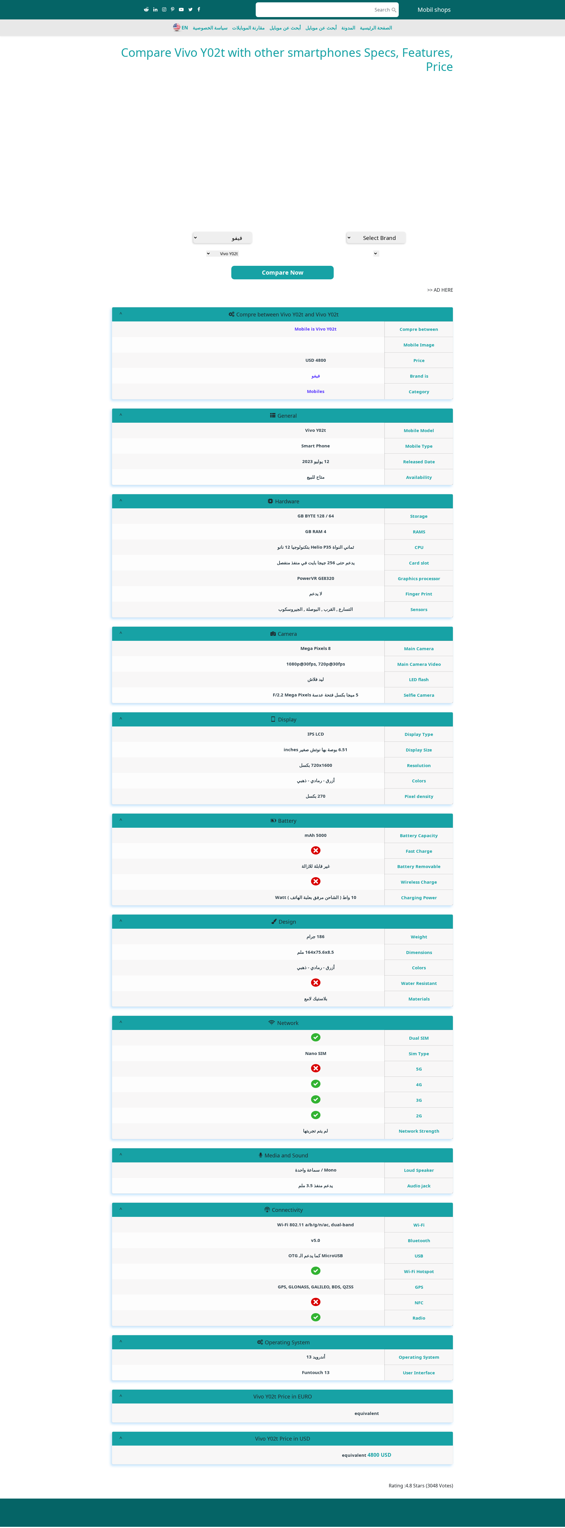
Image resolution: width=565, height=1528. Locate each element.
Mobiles (315, 391)
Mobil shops (434, 10)
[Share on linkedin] (155, 9)
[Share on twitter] (190, 9)
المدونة (348, 27)
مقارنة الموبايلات (248, 27)
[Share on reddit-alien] (146, 9)
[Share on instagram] (164, 9)
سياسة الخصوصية (210, 27)
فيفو (316, 376)
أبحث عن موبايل (321, 27)
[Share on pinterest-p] (172, 9)
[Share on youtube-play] (181, 9)
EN (185, 27)
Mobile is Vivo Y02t (316, 329)
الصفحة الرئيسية (376, 27)
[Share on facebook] (198, 9)
